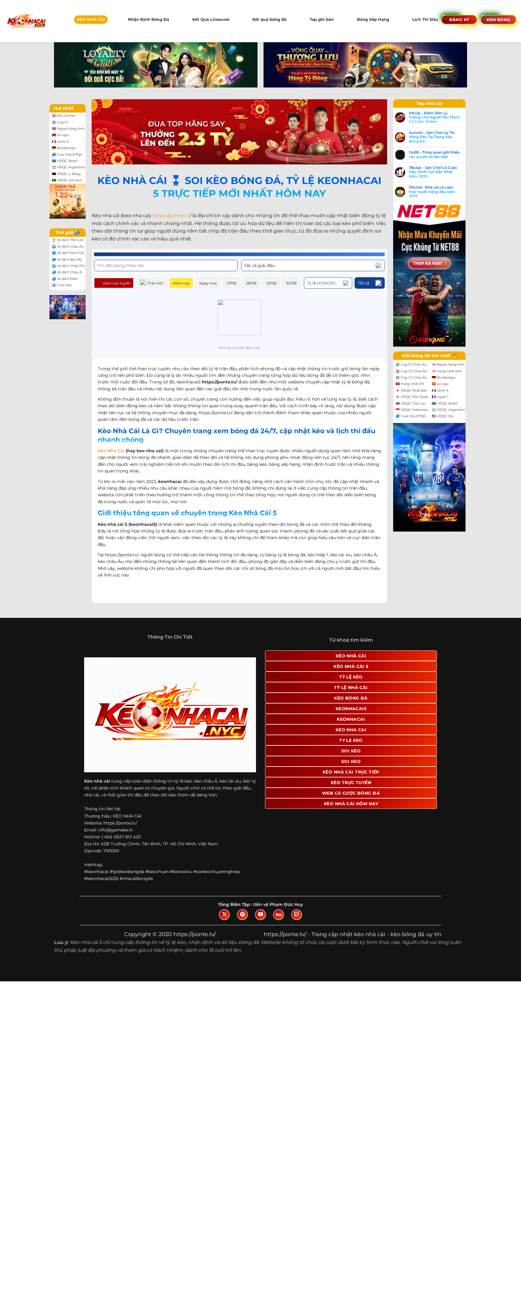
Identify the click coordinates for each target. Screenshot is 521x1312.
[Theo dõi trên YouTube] (260, 914)
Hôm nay (181, 283)
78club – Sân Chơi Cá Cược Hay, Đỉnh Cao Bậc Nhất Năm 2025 (433, 172)
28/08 (251, 283)
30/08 (291, 283)
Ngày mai (208, 283)
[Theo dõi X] (224, 914)
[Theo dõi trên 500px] (278, 914)
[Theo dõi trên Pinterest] (242, 914)
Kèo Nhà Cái (111, 450)
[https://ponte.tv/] (26, 21)
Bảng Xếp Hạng (373, 19)
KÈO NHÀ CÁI (91, 19)
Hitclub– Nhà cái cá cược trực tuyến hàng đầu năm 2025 (432, 191)
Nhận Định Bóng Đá (148, 19)
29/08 (271, 283)
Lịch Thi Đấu (425, 19)
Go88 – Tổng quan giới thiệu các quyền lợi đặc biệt (434, 154)
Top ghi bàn (322, 19)
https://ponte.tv (171, 215)
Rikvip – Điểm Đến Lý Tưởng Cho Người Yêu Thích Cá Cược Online (434, 117)
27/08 (231, 283)
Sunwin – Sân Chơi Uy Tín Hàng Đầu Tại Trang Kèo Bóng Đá (432, 137)
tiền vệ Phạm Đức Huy (278, 904)
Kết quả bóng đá (269, 19)
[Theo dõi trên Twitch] (296, 914)
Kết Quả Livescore (210, 19)
